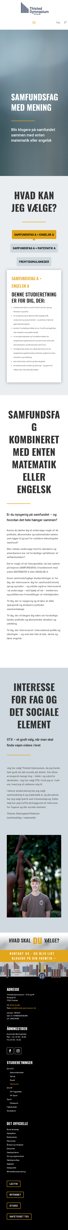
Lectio (13, 1183)
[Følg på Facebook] (10, 1050)
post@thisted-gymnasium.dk (23, 1008)
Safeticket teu (19, 1216)
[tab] (34, 234)
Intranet (15, 1194)
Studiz (13, 1205)
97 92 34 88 (15, 1005)
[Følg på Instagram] (18, 1050)
